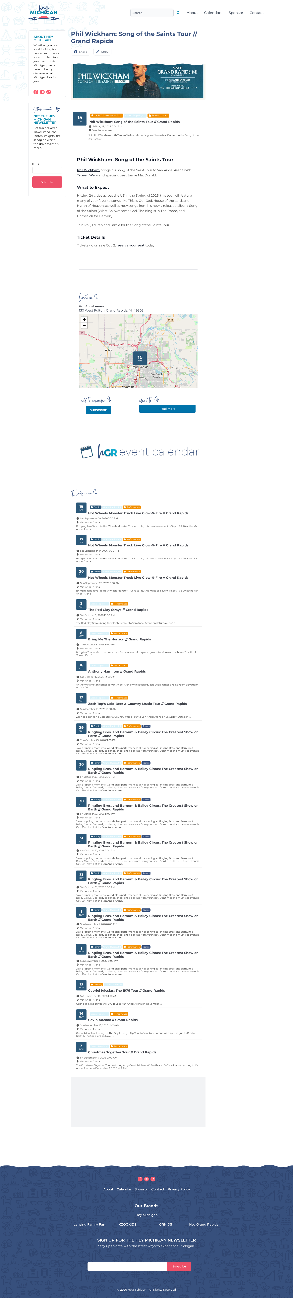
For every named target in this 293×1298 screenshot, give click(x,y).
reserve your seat (130, 245)
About (192, 13)
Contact (257, 13)
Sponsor (236, 13)
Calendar (124, 1189)
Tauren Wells (87, 175)
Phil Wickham (88, 170)
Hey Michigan (147, 1215)
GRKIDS (165, 1224)
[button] (138, 356)
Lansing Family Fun (89, 1224)
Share (83, 51)
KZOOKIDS (127, 1224)
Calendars (213, 13)
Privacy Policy (179, 1189)
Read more (167, 409)
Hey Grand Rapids (203, 1224)
